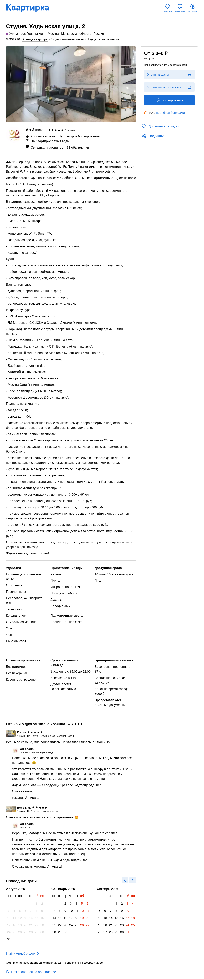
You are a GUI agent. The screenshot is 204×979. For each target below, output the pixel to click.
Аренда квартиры (35, 39)
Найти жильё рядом (20, 953)
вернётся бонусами (170, 112)
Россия (98, 33)
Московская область (76, 33)
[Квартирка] (30, 8)
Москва (53, 33)
